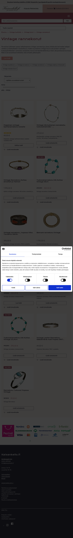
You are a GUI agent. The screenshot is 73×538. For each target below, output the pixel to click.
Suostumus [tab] (12, 254)
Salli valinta (36, 287)
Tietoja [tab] (60, 254)
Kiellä (13, 287)
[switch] (27, 280)
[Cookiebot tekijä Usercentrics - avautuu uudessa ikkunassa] (63, 249)
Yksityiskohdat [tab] (36, 254)
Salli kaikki (59, 287)
